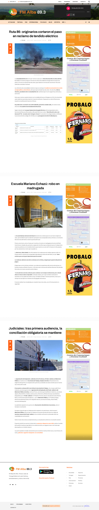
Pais (26, 22)
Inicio (59, 1)
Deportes (57, 22)
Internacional (33, 22)
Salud (50, 22)
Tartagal (20, 22)
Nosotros (75, 1)
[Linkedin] (15, 484)
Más (63, 22)
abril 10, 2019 (30, 40)
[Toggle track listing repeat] (73, 14)
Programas (67, 1)
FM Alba (23, 40)
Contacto (83, 1)
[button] (89, 2)
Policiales (43, 22)
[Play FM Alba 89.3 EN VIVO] (68, 8)
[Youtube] (89, 22)
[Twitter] (86, 22)
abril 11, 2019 (30, 192)
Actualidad (11, 22)
